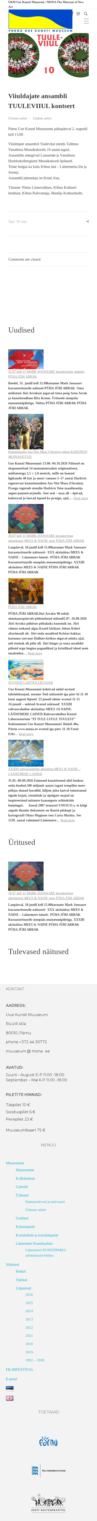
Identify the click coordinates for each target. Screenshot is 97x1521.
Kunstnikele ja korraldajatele (37, 1235)
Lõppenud (23, 1288)
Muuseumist (15, 1163)
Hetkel (21, 1271)
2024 (29, 1311)
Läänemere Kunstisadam (34, 1243)
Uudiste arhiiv (42, 118)
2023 (29, 1319)
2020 (29, 1344)
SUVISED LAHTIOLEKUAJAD (30, 682)
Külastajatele (25, 1227)
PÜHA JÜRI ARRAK (22, 607)
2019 (29, 1352)
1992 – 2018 (34, 1360)
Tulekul (21, 1280)
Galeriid (22, 1187)
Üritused (22, 1195)
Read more (81, 498)
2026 (29, 1295)
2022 (29, 1327)
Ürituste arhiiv (18, 118)
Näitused (12, 1264)
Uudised (22, 1218)
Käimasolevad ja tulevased (45, 1202)
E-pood (11, 1379)
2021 (29, 1335)
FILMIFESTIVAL (20, 1370)
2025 (29, 1303)
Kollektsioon (25, 1178)
